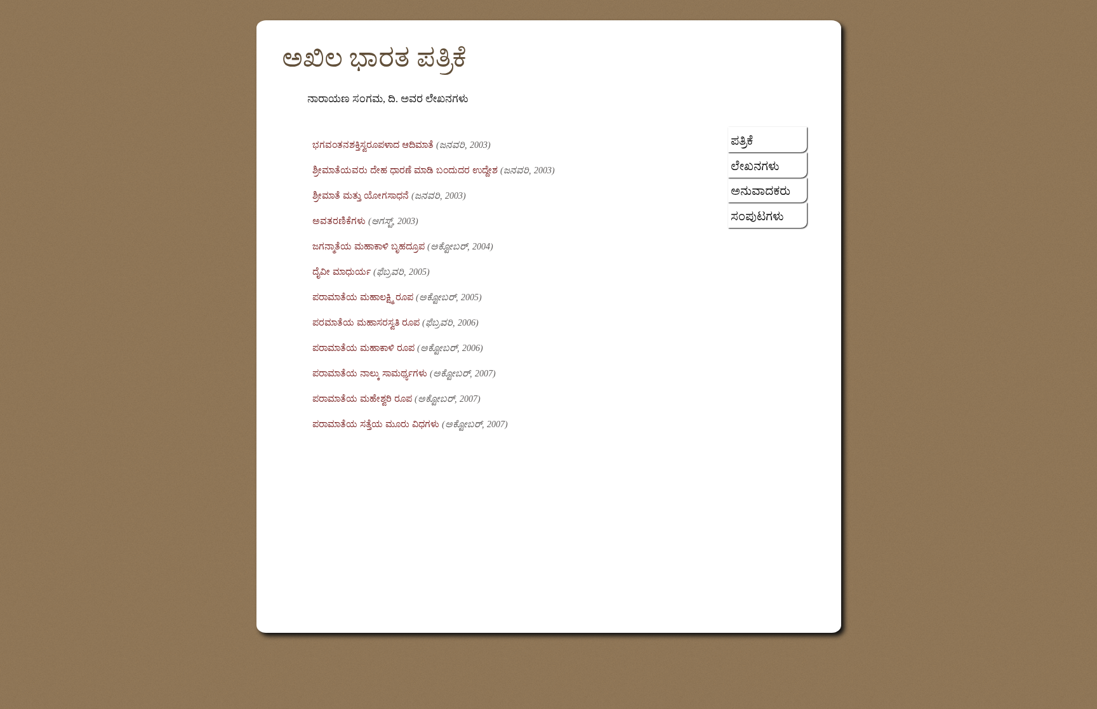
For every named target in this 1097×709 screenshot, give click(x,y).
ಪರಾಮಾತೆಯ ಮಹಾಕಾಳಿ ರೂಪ (363, 348)
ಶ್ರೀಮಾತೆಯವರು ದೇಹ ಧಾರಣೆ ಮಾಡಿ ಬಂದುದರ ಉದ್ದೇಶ (405, 170)
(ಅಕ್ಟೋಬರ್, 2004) (460, 246)
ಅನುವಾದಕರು (760, 191)
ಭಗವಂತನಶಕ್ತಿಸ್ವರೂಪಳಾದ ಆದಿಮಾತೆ (373, 145)
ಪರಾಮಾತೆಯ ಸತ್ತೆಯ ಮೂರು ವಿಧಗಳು (375, 424)
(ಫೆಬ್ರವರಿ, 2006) (450, 323)
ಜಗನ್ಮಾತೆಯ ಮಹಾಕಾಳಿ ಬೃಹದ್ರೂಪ (368, 246)
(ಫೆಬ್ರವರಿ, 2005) (401, 272)
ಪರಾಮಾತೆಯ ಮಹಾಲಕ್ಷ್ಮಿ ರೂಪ (362, 297)
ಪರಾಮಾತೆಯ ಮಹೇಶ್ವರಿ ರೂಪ (362, 399)
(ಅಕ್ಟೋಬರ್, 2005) (449, 297)
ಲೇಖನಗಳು (755, 166)
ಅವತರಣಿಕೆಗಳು (339, 221)
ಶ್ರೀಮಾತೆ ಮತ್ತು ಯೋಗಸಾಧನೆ (360, 196)
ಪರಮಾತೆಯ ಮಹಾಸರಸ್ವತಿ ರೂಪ (366, 323)
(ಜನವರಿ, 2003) (463, 145)
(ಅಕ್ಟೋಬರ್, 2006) (450, 348)
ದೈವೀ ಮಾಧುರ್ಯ (341, 272)
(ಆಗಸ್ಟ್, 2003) (393, 221)
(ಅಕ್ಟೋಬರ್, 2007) (463, 373)
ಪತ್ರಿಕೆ (742, 141)
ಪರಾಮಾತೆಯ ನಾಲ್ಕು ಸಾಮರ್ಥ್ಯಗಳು (369, 373)
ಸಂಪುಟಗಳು (757, 216)
